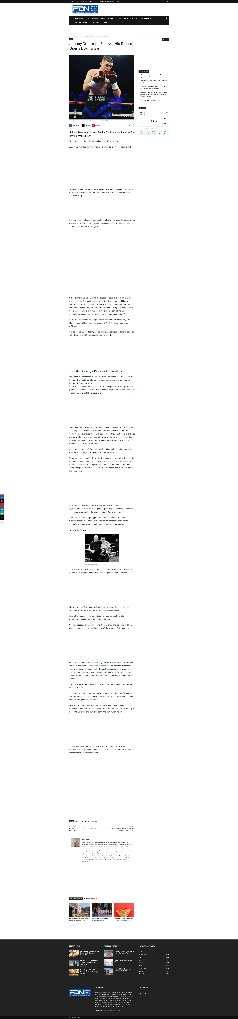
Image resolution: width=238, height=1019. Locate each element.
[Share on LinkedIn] (2, 509)
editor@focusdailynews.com (111, 1010)
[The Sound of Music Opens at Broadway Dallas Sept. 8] (102, 910)
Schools (111, 18)
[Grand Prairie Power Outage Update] (108, 962)
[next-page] (73, 926)
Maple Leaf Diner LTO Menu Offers (150, 100)
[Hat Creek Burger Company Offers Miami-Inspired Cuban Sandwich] (79, 910)
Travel (103, 18)
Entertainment (146, 18)
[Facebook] (164, 1)
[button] (166, 18)
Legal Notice (94, 23)
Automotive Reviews (80, 23)
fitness (81, 821)
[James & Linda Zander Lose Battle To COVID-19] (108, 971)
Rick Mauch (74, 52)
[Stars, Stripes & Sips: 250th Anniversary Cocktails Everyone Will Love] (74, 972)
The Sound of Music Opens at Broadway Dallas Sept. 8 (154, 81)
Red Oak (97, 377)
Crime (119, 18)
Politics (126, 18)
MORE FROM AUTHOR (90, 899)
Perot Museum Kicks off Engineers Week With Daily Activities (83, 830)
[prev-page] (70, 926)
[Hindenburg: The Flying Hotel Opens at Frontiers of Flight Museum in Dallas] (74, 963)
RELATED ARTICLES (76, 899)
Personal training (103, 524)
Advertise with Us (93, 1)
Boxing (76, 821)
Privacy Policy (118, 1)
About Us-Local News (82, 1)
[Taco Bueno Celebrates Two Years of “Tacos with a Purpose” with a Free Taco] (124, 910)
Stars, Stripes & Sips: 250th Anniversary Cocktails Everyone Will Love (89, 971)
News (75, 36)
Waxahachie (94, 821)
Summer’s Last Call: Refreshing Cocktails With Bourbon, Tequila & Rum (89, 953)
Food (105, 23)
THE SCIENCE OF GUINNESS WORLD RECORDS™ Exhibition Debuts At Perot (119, 830)
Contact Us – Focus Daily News (106, 1)
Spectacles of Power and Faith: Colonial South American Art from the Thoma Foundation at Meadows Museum (153, 94)
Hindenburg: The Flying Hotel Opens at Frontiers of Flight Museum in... (89, 962)
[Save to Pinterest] (2, 505)
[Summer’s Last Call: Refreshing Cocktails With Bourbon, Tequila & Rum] (74, 953)
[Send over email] (2, 513)
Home (71, 36)
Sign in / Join (72, 1)
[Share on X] (2, 501)
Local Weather (92, 18)
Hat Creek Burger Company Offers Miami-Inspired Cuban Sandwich (152, 76)
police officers (124, 390)
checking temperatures (100, 666)
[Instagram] (167, 1)
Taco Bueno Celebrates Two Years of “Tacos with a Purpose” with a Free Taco (123, 920)
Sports (134, 18)
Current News (78, 18)
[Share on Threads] (2, 517)
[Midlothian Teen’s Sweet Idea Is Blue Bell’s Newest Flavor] (108, 953)
